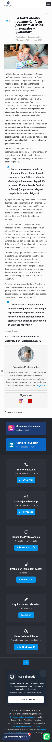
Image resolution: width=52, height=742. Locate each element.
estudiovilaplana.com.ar (33, 714)
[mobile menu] (48, 4)
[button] (16, 736)
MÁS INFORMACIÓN (26, 547)
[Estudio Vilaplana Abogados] (8, 4)
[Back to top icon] (26, 662)
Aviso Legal (17, 726)
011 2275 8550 (26, 512)
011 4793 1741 (26, 480)
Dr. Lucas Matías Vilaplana (21, 717)
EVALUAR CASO (26, 579)
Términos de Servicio (27, 733)
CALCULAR (26, 615)
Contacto (36, 726)
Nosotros (27, 726)
